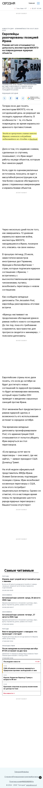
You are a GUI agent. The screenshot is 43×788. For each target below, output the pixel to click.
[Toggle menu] (38, 3)
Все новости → (9, 693)
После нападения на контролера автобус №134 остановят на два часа (20, 650)
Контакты (35, 777)
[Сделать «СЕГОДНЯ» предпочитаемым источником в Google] (33, 98)
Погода (5, 576)
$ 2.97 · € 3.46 (36, 8)
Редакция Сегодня (10, 93)
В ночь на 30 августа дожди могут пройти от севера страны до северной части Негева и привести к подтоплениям (19, 586)
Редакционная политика (22, 777)
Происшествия (8, 646)
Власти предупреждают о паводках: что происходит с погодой (19, 633)
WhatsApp (25, 772)
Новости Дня (8, 28)
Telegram (17, 772)
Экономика (7, 595)
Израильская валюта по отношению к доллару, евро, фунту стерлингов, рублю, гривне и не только (19, 603)
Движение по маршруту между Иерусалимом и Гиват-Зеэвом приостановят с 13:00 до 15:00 (20, 654)
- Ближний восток (22, 28)
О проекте (9, 777)
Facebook (33, 139)
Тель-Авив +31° (21, 8)
